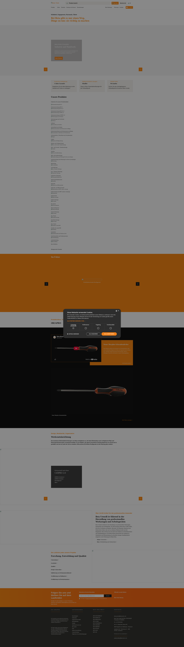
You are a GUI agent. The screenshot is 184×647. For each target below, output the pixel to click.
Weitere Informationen (83, 318)
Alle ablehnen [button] (93, 334)
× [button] (118, 310)
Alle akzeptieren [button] (109, 334)
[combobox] (116, 311)
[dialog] (92, 323)
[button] (92, 321)
